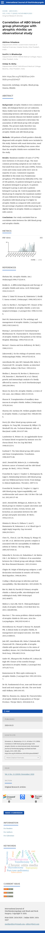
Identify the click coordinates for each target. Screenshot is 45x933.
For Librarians (9, 836)
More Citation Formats (15, 758)
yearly (40, 259)
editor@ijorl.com (32, 924)
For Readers (8, 828)
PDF (8, 711)
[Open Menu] (2, 2)
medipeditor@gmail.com (15, 924)
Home (5, 11)
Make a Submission (14, 813)
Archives (13, 11)
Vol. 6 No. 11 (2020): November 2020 (17, 13)
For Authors (8, 832)
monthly (33, 259)
